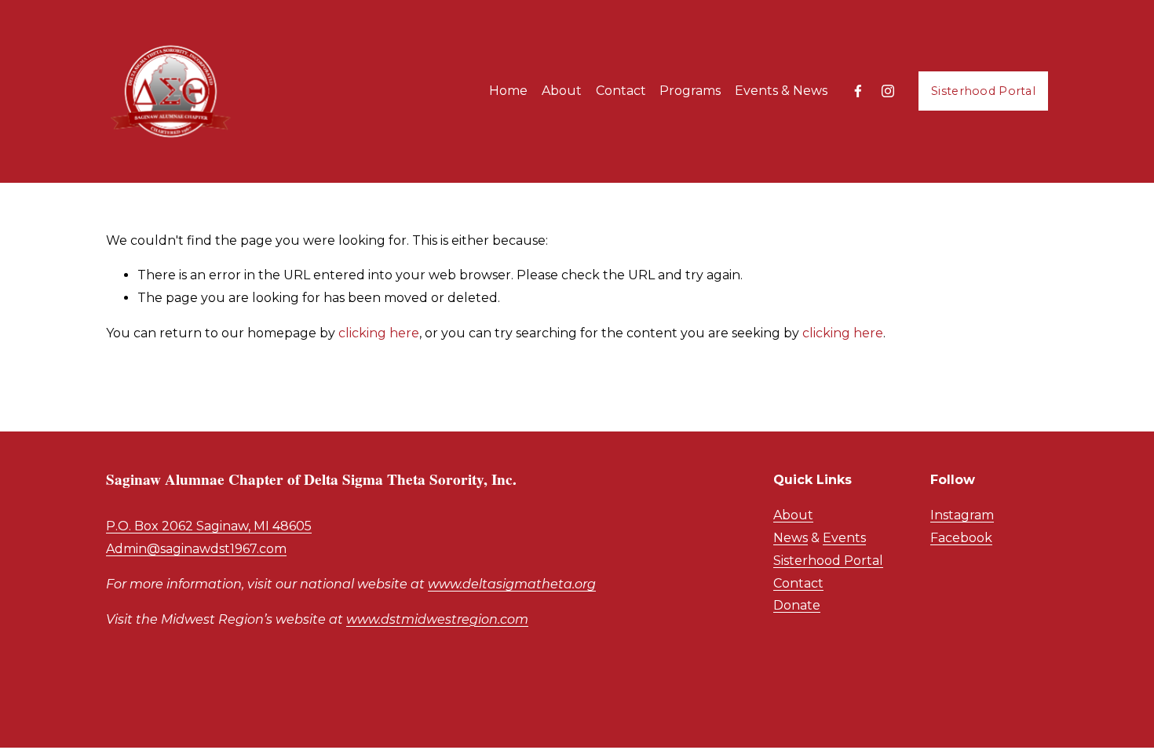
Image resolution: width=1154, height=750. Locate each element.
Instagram (962, 515)
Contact (621, 90)
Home (508, 90)
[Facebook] (858, 91)
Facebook (961, 537)
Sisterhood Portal (983, 91)
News (790, 537)
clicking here (378, 333)
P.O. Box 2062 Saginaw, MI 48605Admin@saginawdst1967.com (209, 537)
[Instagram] (888, 91)
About (793, 515)
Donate (796, 605)
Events (844, 537)
